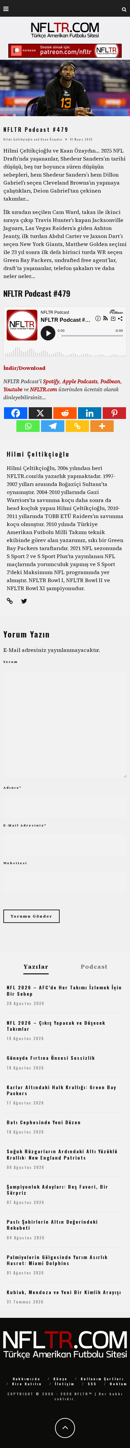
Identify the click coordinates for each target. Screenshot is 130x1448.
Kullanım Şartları (102, 1378)
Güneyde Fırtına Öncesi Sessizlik (51, 1057)
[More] (102, 426)
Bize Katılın (27, 1383)
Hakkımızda (26, 1378)
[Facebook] (15, 413)
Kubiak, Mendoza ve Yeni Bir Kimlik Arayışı (64, 1291)
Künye (60, 1378)
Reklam (118, 1383)
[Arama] (124, 8)
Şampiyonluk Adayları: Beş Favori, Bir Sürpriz (57, 1189)
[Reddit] (65, 413)
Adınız (12, 787)
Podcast (94, 966)
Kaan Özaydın (51, 139)
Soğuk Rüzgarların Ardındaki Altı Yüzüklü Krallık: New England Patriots (62, 1154)
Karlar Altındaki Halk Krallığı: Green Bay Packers (61, 1090)
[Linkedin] (89, 413)
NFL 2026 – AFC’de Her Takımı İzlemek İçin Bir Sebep (64, 990)
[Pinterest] (114, 413)
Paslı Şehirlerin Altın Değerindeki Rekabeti (52, 1224)
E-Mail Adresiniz (25, 825)
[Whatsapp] (28, 426)
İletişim (65, 1383)
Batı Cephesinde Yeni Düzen (44, 1122)
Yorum (10, 662)
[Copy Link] (77, 426)
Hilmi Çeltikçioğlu (18, 139)
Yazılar (36, 967)
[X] (40, 413)
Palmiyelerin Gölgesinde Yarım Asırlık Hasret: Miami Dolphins (57, 1259)
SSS (92, 1383)
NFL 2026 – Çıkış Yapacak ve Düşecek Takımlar (56, 1025)
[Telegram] (52, 426)
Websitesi (15, 863)
